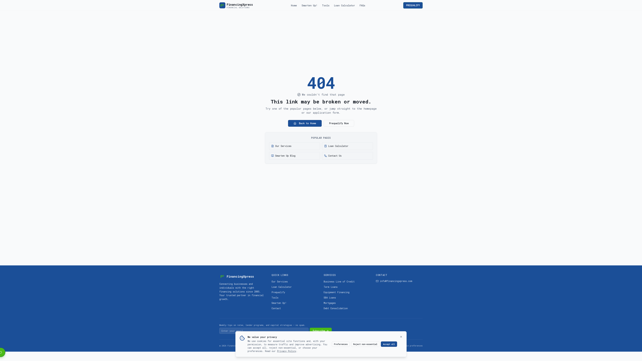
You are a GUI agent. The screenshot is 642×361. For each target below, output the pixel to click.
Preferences (341, 344)
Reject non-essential (365, 344)
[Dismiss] (401, 336)
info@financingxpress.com (396, 281)
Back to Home (307, 123)
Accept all (389, 344)
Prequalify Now (339, 123)
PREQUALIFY (413, 5)
